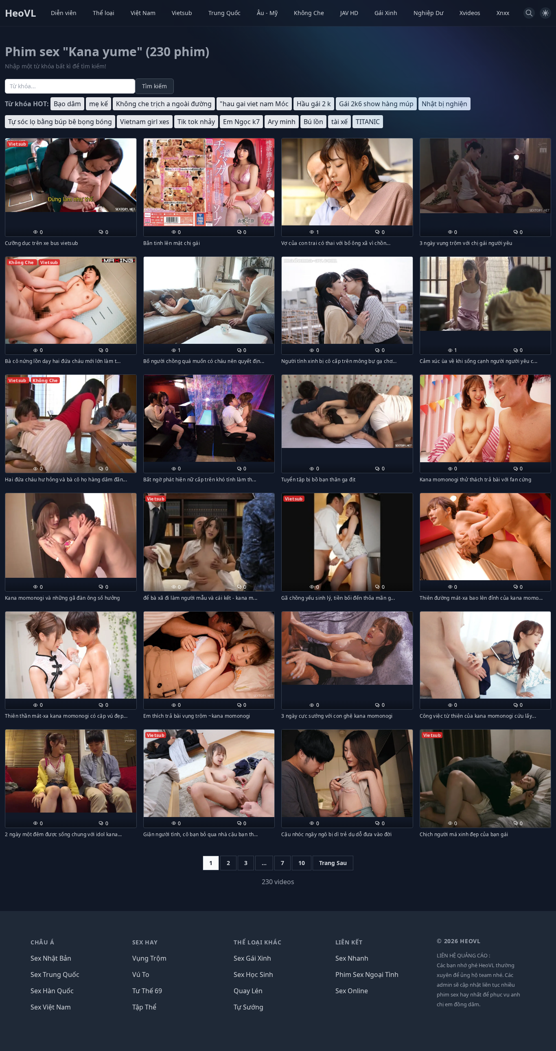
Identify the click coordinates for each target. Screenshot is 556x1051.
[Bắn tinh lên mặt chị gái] (209, 182)
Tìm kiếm (154, 86)
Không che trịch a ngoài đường (164, 103)
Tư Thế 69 (147, 990)
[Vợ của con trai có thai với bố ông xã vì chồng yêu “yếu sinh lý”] (347, 181)
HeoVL (20, 13)
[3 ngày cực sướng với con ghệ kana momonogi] (347, 648)
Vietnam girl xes (144, 121)
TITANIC (368, 121)
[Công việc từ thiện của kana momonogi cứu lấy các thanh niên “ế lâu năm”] (485, 655)
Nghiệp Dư (428, 13)
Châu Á (43, 942)
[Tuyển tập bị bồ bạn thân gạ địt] (347, 411)
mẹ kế (98, 103)
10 (301, 863)
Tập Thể (144, 1007)
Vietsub (182, 13)
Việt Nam (143, 13)
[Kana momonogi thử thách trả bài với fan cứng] (485, 418)
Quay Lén (248, 990)
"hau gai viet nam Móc (254, 103)
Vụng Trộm (149, 958)
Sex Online (351, 990)
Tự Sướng (248, 1007)
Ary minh (282, 121)
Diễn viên (64, 13)
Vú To (140, 974)
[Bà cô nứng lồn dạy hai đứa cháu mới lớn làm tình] (70, 300)
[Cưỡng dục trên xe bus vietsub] (70, 175)
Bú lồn (313, 121)
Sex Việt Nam (51, 1007)
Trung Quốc (224, 13)
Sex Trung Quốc (55, 974)
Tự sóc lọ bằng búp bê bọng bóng (60, 121)
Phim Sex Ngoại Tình (366, 974)
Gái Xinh (385, 13)
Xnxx (503, 13)
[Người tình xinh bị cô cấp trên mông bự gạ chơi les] (347, 300)
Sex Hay (145, 942)
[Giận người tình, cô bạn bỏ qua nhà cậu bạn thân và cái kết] (209, 773)
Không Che (309, 13)
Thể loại (103, 13)
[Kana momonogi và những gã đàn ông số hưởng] (70, 535)
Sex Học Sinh (253, 974)
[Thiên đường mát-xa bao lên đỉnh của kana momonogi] (485, 537)
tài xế (339, 121)
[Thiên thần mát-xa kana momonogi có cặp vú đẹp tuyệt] (70, 655)
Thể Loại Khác (257, 942)
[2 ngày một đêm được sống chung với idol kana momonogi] (70, 771)
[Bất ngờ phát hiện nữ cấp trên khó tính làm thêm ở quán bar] (209, 418)
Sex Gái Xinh (252, 958)
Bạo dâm (67, 103)
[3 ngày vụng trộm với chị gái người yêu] (485, 175)
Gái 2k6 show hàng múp (376, 103)
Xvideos (470, 13)
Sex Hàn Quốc (52, 990)
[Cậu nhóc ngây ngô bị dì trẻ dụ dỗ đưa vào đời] (347, 773)
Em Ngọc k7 (241, 121)
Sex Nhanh (351, 958)
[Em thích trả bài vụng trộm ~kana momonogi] (209, 655)
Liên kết (349, 942)
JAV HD (349, 13)
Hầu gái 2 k (314, 103)
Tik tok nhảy (196, 121)
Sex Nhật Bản (51, 958)
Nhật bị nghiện (444, 103)
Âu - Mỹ (267, 13)
